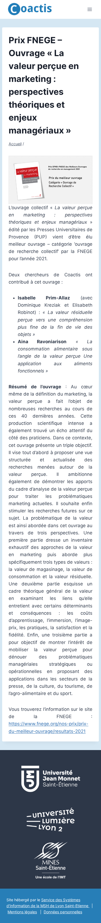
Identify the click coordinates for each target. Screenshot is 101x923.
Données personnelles (63, 912)
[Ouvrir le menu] (90, 9)
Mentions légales (22, 912)
